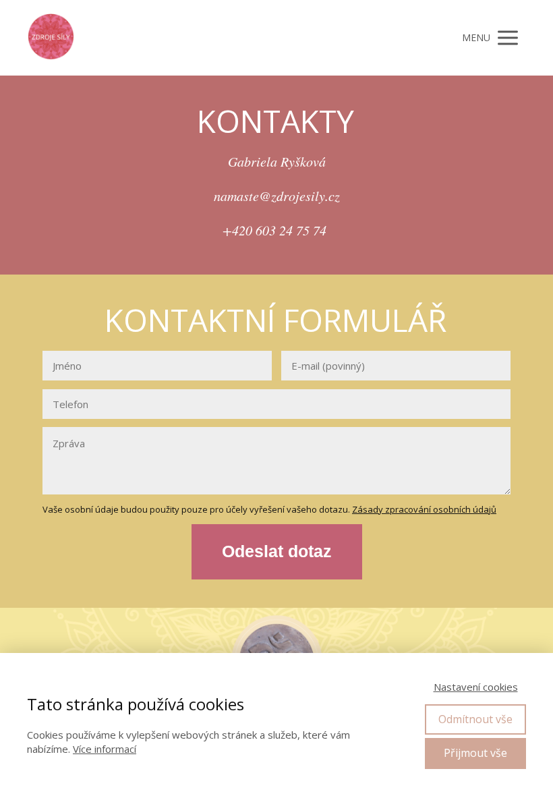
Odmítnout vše (475, 719)
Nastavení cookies (476, 686)
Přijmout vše (475, 752)
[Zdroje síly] (51, 37)
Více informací (104, 749)
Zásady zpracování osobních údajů (424, 509)
